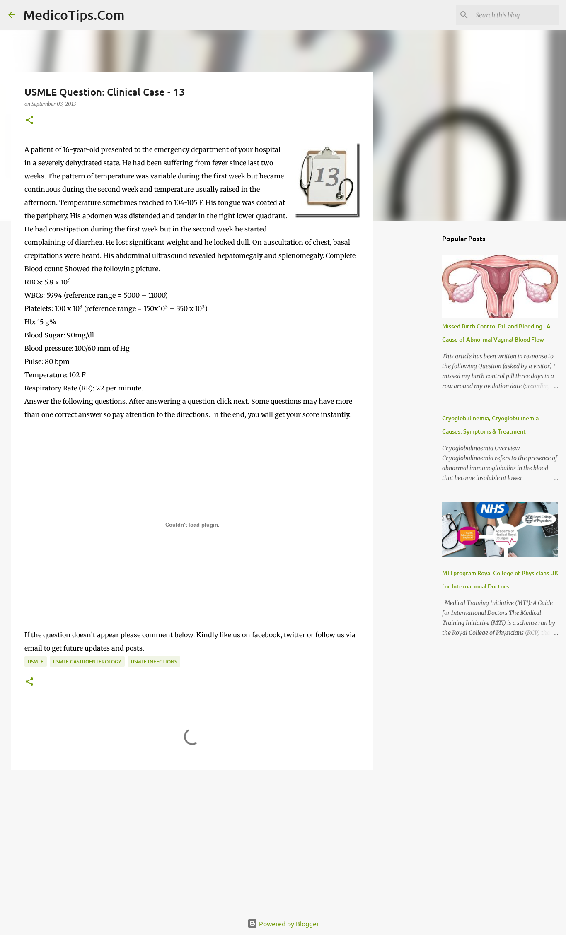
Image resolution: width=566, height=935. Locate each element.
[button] (29, 120)
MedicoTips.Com (74, 15)
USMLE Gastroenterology (87, 661)
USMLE (36, 661)
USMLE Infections (154, 661)
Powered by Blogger (288, 923)
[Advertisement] (192, 841)
